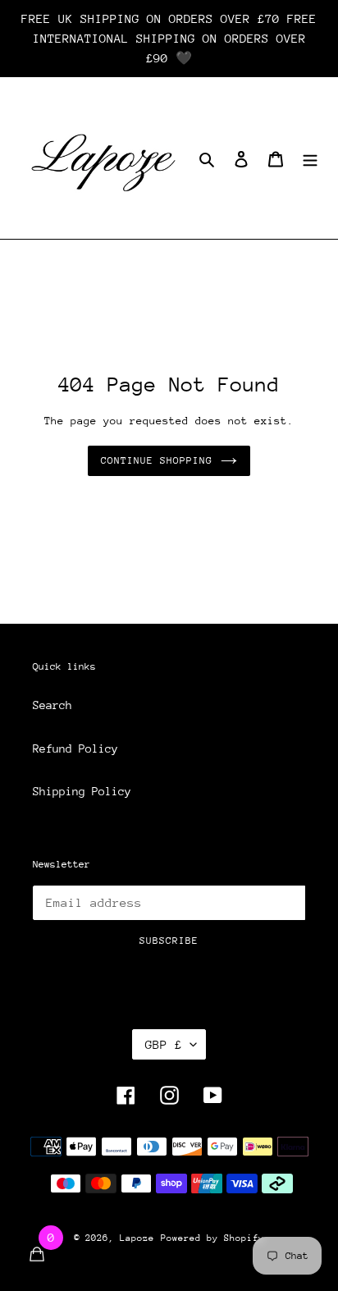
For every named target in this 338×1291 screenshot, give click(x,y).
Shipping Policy (82, 791)
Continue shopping (157, 460)
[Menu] (310, 158)
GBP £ (163, 1044)
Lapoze (137, 1238)
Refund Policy (75, 748)
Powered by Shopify (212, 1238)
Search (52, 705)
